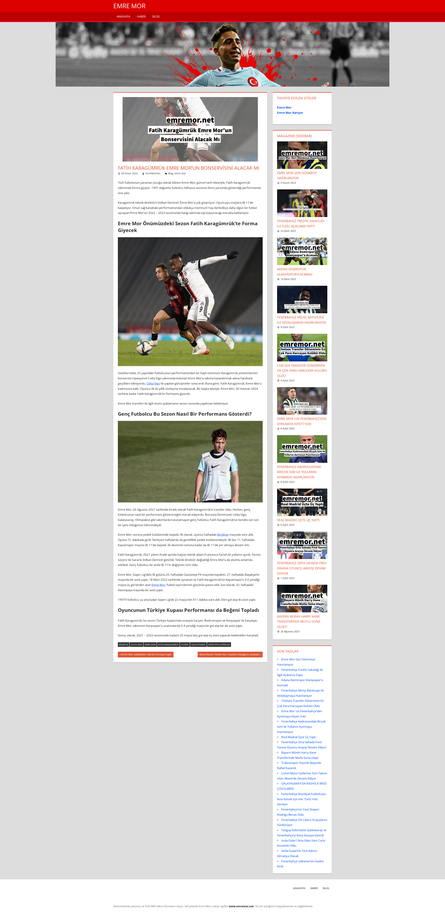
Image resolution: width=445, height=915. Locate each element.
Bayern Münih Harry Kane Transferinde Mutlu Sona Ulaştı (298, 621)
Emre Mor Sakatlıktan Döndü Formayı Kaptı (146, 655)
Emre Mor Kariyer (290, 113)
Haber (141, 16)
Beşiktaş (223, 535)
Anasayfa (123, 16)
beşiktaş (123, 644)
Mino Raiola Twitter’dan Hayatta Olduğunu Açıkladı (229, 655)
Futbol (185, 644)
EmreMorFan (152, 173)
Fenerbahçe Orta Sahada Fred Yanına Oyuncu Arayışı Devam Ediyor (301, 568)
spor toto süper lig (219, 644)
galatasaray (198, 644)
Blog (156, 16)
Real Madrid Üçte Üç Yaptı (298, 520)
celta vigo (136, 644)
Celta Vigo (153, 383)
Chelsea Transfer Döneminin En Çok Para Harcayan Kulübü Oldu (302, 370)
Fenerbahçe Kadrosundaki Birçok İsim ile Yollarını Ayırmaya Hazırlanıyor (299, 472)
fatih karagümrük (168, 644)
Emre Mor (129, 6)
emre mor (180, 173)
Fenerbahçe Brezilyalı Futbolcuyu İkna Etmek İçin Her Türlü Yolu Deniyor (301, 799)
